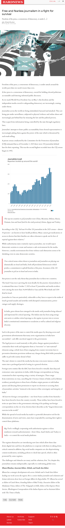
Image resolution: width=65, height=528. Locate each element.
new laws (35, 442)
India (25, 264)
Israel (18, 264)
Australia (56, 397)
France (40, 397)
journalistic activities (11, 389)
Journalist (12, 500)
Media (20, 500)
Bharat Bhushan (10, 22)
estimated (7, 286)
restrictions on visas (13, 379)
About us (10, 517)
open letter (13, 403)
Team (30, 523)
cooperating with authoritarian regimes (34, 428)
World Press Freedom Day (21, 100)
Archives (21, 517)
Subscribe (21, 520)
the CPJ (15, 229)
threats (17, 311)
